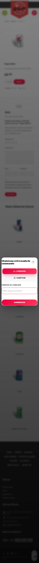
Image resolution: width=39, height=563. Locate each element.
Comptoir (20, 278)
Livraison (21, 271)
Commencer (19, 302)
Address (19, 289)
